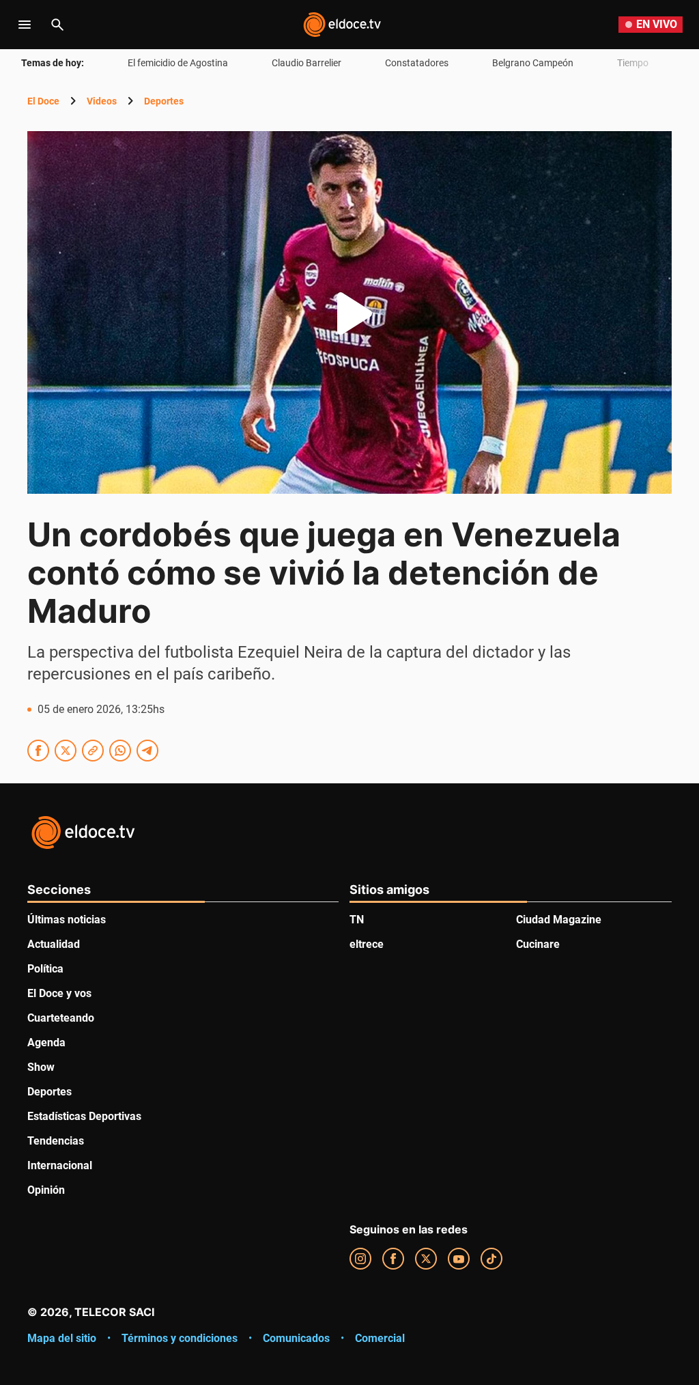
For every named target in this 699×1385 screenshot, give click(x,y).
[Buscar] (57, 25)
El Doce (43, 101)
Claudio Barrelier (306, 62)
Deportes (164, 101)
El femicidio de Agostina (178, 62)
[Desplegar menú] (24, 24)
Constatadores (416, 62)
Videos (102, 101)
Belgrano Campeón (532, 62)
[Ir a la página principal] (342, 24)
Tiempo (632, 62)
